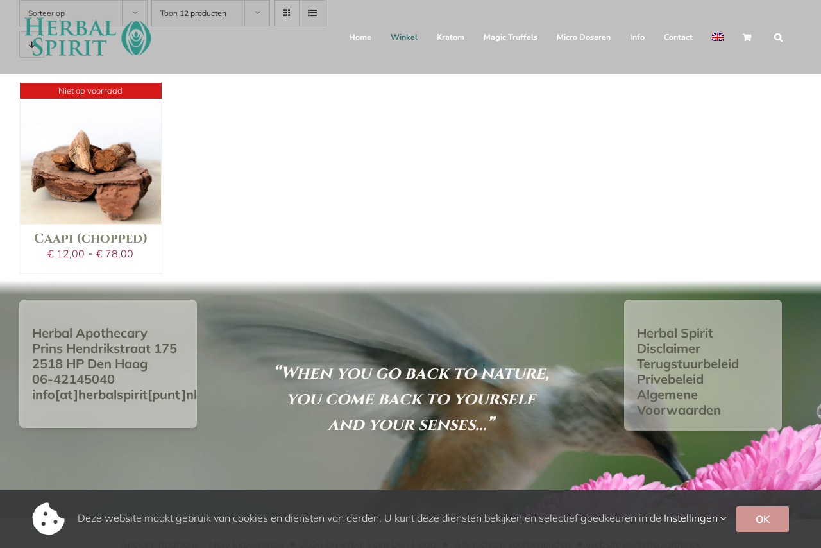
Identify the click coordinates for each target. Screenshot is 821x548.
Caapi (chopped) (91, 238)
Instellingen (692, 517)
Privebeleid (670, 379)
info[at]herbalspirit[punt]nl (114, 394)
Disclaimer (668, 348)
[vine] (91, 153)
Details (90, 114)
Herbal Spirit (675, 333)
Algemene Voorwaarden (679, 402)
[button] (778, 37)
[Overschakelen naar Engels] (718, 37)
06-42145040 (73, 379)
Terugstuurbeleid (688, 363)
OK (763, 519)
